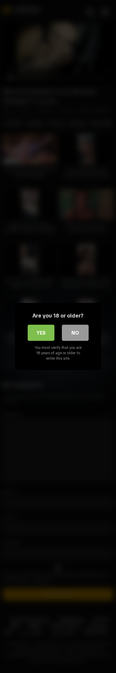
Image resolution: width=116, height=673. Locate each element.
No (75, 332)
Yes (41, 332)
